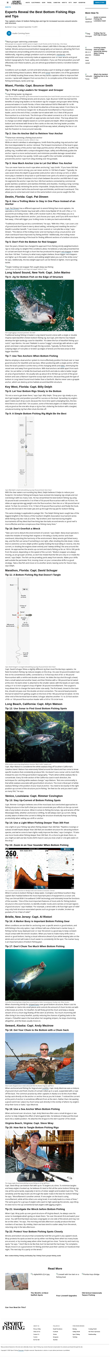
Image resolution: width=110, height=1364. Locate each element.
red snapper (66, 251)
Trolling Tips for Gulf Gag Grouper (100, 34)
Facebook (55, 1331)
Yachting (75, 1337)
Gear (43, 2)
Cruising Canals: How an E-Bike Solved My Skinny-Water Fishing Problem (100, 51)
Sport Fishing (76, 1334)
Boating (75, 1329)
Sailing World (76, 1331)
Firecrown (21, 1350)
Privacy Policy (37, 1329)
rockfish (45, 1088)
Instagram (55, 1337)
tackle (59, 1255)
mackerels (60, 54)
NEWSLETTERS (99, 2)
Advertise (81, 2)
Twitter (55, 1334)
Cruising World (92, 1329)
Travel (49, 2)
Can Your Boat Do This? (15, 1307)
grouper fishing (51, 1255)
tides (63, 365)
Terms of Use (36, 1331)
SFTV (70, 2)
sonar (47, 72)
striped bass (34, 1004)
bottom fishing (14, 1255)
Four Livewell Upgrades (66, 1296)
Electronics (36, 2)
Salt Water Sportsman (94, 1331)
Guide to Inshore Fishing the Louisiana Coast (100, 19)
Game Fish (56, 2)
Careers (35, 1337)
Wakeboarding (92, 1334)
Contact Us (36, 1334)
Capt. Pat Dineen (12, 208)
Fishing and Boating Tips (27, 1255)
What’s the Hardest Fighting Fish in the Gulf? (101, 76)
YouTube (55, 1339)
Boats (28, 2)
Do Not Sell (36, 1339)
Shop (75, 2)
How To (64, 2)
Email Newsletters (57, 1329)
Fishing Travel (41, 1255)
